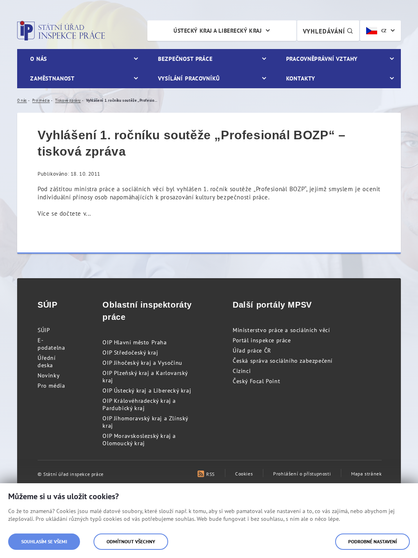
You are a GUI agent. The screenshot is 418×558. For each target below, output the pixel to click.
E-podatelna (51, 344)
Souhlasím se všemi (44, 541)
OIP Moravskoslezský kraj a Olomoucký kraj (139, 439)
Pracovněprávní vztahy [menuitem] (322, 58)
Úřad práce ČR (252, 350)
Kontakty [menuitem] (300, 78)
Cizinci (242, 371)
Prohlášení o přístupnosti (302, 474)
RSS (210, 474)
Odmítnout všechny (131, 541)
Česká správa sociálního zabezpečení (283, 360)
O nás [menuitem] (38, 58)
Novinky (49, 375)
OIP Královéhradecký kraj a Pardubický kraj (139, 404)
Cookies (244, 474)
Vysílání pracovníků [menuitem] (189, 78)
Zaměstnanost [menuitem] (52, 78)
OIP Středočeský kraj (130, 352)
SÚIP (44, 330)
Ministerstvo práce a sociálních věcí (281, 330)
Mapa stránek (366, 474)
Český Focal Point (256, 381)
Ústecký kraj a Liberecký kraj (217, 30)
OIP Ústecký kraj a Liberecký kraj (146, 390)
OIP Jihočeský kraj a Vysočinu (142, 362)
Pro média (51, 385)
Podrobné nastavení (372, 541)
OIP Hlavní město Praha (134, 342)
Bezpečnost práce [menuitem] (185, 58)
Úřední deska (47, 361)
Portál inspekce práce (262, 340)
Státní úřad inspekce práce (61, 30)
